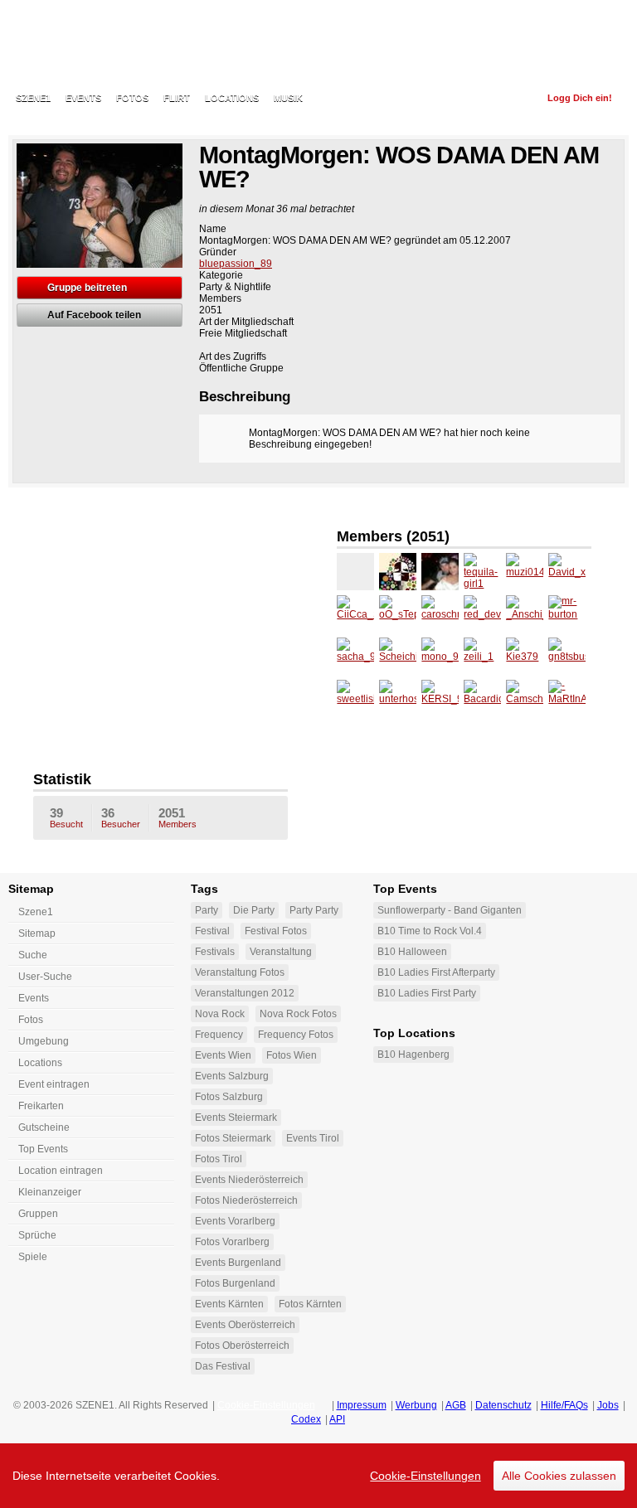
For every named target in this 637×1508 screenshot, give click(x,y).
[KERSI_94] (440, 698)
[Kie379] (524, 656)
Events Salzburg (232, 1076)
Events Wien (223, 1055)
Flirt (176, 98)
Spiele (32, 1257)
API (337, 1419)
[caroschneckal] (440, 614)
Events (83, 98)
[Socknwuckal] (397, 571)
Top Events (43, 1149)
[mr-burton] (567, 614)
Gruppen (38, 1213)
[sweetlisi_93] (355, 698)
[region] (318, 1475)
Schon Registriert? (481, 98)
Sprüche (37, 1235)
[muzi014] (524, 571)
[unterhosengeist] (397, 698)
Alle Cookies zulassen (559, 1475)
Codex (306, 1419)
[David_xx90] (567, 571)
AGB (455, 1405)
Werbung (416, 1405)
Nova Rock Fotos (298, 1014)
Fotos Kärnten (310, 1304)
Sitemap (37, 933)
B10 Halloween (412, 952)
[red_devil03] (482, 614)
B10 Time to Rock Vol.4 (429, 931)
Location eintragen (60, 1170)
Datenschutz (503, 1405)
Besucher (120, 817)
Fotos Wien (291, 1055)
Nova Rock (220, 1014)
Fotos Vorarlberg (232, 1242)
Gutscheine (44, 1127)
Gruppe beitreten (87, 287)
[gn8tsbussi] (567, 656)
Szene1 (35, 912)
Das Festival (222, 1366)
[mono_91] (440, 656)
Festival (212, 931)
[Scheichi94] (397, 656)
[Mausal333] (440, 571)
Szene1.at (105, 45)
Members (177, 817)
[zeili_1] (482, 656)
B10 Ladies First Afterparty (436, 972)
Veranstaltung (281, 952)
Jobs (608, 1405)
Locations (232, 98)
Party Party (313, 910)
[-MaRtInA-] (567, 698)
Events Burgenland (238, 1262)
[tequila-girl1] (482, 571)
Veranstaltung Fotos (239, 972)
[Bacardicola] (482, 698)
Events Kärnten (229, 1304)
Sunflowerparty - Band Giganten (449, 910)
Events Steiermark (236, 1117)
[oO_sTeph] (397, 614)
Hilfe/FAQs (564, 1405)
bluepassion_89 (235, 263)
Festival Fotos (276, 931)
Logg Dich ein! (579, 98)
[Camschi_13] (524, 698)
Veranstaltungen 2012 (244, 993)
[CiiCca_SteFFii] (355, 614)
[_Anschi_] (524, 614)
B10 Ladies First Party (426, 993)
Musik (288, 98)
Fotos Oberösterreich (242, 1345)
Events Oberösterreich (245, 1325)
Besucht (66, 817)
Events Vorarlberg (235, 1221)
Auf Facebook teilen (94, 315)
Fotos (132, 98)
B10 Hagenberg (413, 1054)
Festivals (215, 952)
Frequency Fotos (295, 1034)
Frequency (219, 1034)
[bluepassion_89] (355, 571)
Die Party (254, 910)
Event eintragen (54, 1084)
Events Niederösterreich (249, 1180)
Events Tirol (312, 1138)
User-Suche (45, 976)
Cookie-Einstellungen (425, 1475)
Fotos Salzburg (229, 1097)
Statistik (62, 779)
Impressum (362, 1405)
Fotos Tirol (218, 1159)
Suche (32, 955)
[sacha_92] (355, 656)
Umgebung (43, 1041)
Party (206, 910)
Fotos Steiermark (233, 1138)
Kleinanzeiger (49, 1192)
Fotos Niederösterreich (246, 1200)
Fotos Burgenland (235, 1283)
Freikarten (41, 1106)
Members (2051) (393, 536)
